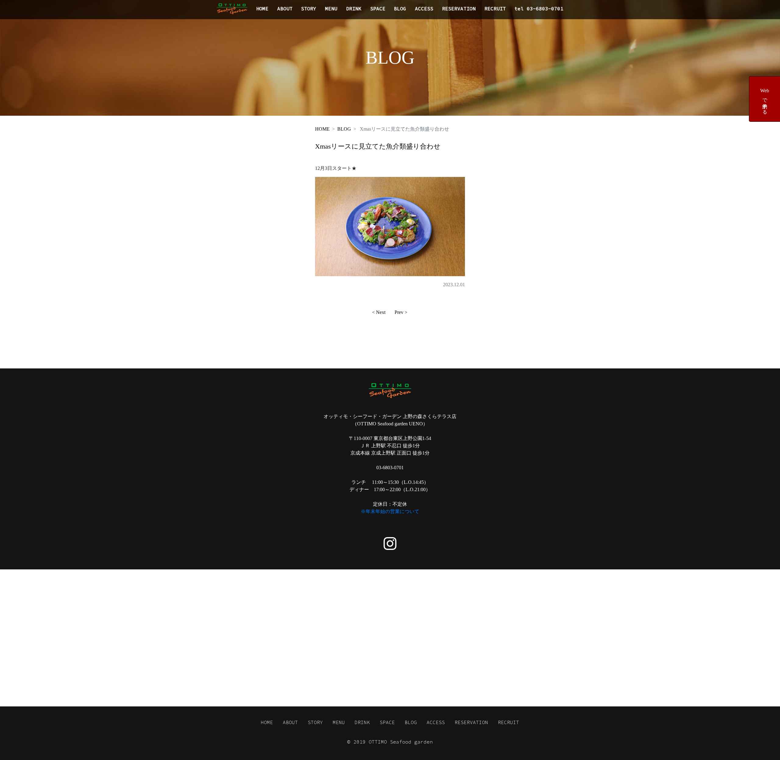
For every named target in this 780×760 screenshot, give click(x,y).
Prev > (401, 312)
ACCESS (424, 8)
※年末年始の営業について (390, 511)
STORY (308, 8)
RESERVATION (459, 8)
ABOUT (284, 8)
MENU (331, 8)
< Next (378, 312)
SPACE (377, 8)
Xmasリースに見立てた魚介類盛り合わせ (378, 146)
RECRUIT (495, 8)
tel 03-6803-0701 (539, 8)
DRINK (353, 8)
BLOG (400, 8)
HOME (262, 8)
